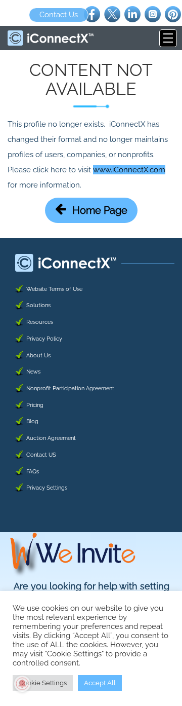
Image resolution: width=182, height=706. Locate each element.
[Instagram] (153, 14)
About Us (38, 355)
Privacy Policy (44, 339)
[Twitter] (112, 14)
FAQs (32, 471)
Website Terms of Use (54, 289)
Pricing (34, 405)
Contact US (41, 455)
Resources (39, 322)
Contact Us (58, 14)
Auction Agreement (51, 438)
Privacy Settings (46, 488)
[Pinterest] (173, 14)
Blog (32, 421)
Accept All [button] (100, 683)
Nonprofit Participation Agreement (70, 388)
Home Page (99, 210)
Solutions (38, 305)
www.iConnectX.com (129, 169)
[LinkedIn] (132, 14)
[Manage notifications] (22, 684)
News (33, 371)
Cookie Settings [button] (43, 683)
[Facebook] (92, 14)
